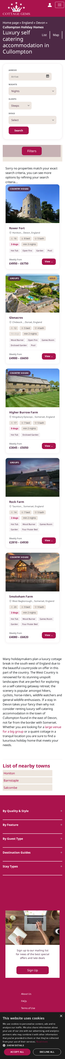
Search (18, 130)
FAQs (24, 1001)
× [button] (61, 1016)
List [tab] (44, 35)
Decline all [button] (47, 1051)
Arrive (13, 70)
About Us (26, 993)
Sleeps (13, 99)
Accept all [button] (17, 1051)
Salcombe (10, 788)
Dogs (12, 113)
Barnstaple (11, 780)
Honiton (9, 773)
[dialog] (32, 1035)
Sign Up (32, 970)
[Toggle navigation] (59, 5)
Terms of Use (28, 1008)
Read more (42, 1041)
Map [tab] (56, 35)
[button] (32, 1045)
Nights (13, 84)
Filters (31, 151)
